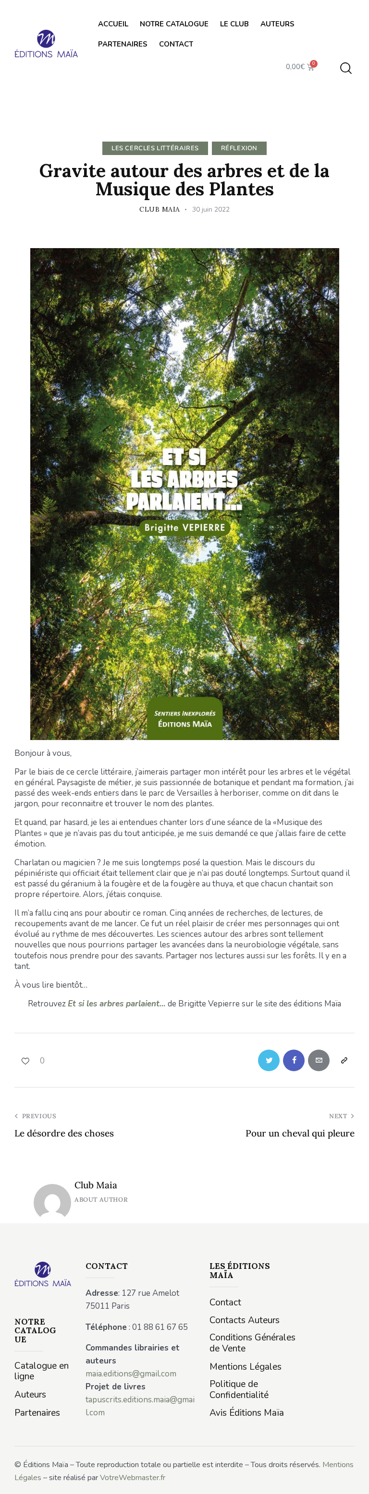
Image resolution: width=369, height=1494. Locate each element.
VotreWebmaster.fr (132, 1477)
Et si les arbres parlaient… (117, 1003)
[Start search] (346, 68)
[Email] (319, 1060)
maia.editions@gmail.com (131, 1373)
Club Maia (95, 1185)
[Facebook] (294, 1060)
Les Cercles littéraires (155, 148)
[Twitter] (269, 1060)
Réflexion (239, 148)
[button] (29, 1060)
